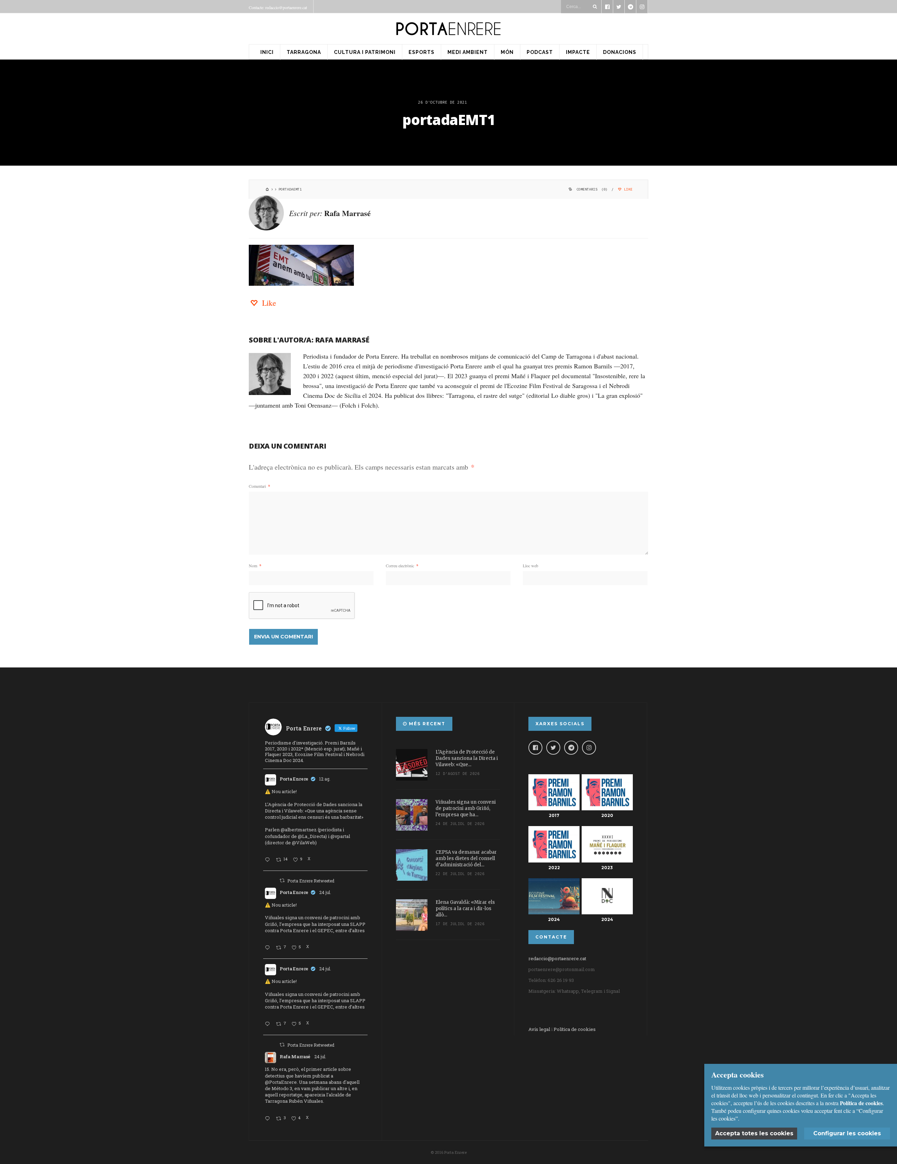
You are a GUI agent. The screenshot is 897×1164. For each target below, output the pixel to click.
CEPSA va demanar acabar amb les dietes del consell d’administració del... (466, 858)
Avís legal (539, 1029)
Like (627, 189)
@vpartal (340, 836)
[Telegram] (571, 748)
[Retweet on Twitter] (282, 880)
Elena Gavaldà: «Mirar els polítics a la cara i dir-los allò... (465, 908)
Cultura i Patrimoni (365, 52)
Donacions (619, 52)
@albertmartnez (299, 829)
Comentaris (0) (592, 189)
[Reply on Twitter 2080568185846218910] (268, 1119)
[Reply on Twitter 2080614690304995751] (268, 948)
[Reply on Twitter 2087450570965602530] (268, 860)
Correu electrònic (402, 565)
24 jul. (325, 892)
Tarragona (304, 52)
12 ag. (324, 779)
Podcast (540, 52)
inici (267, 52)
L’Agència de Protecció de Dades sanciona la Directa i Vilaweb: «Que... (467, 758)
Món (507, 52)
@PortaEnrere (281, 1082)
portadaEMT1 (448, 119)
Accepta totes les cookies (754, 1133)
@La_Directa (312, 836)
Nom (255, 565)
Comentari (259, 486)
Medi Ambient (467, 52)
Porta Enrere (294, 779)
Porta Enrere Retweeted (310, 881)
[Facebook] (535, 748)
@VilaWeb (303, 842)
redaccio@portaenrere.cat (557, 958)
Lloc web (530, 565)
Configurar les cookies (847, 1133)
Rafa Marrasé (347, 213)
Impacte (578, 52)
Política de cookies (575, 1029)
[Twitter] (553, 748)
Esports (421, 52)
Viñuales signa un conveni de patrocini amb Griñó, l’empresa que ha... (466, 808)
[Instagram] (589, 748)
